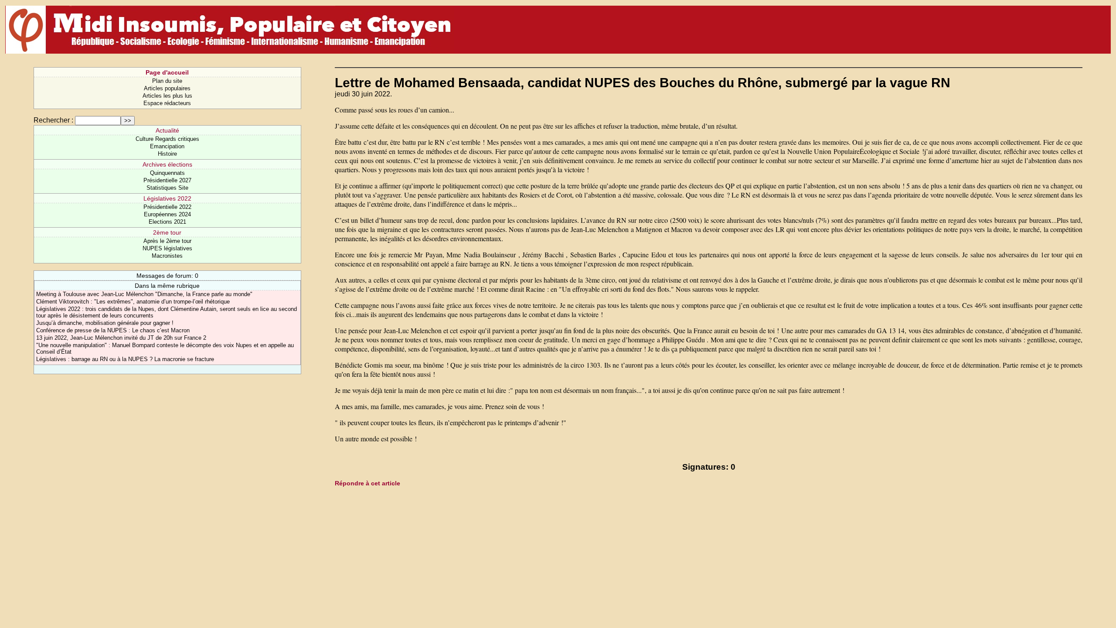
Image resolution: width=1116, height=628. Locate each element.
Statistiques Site (167, 187)
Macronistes (167, 256)
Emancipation (167, 146)
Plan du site (167, 81)
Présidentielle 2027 (167, 180)
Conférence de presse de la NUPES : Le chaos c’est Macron (113, 330)
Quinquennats (167, 173)
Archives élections (167, 164)
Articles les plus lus (167, 95)
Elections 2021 (167, 221)
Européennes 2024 (167, 214)
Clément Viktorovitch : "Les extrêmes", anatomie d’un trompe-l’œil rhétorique (133, 301)
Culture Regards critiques (167, 139)
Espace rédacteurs (167, 103)
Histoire (167, 153)
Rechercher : (53, 120)
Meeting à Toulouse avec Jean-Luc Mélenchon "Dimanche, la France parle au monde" (144, 294)
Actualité (167, 130)
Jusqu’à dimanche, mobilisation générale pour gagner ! (105, 323)
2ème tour (167, 232)
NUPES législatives (167, 248)
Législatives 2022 (167, 198)
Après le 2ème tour (167, 241)
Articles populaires (167, 88)
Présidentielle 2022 (167, 207)
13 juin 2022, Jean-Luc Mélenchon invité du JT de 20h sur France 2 (121, 337)
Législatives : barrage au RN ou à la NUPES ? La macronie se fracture (125, 359)
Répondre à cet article (367, 483)
